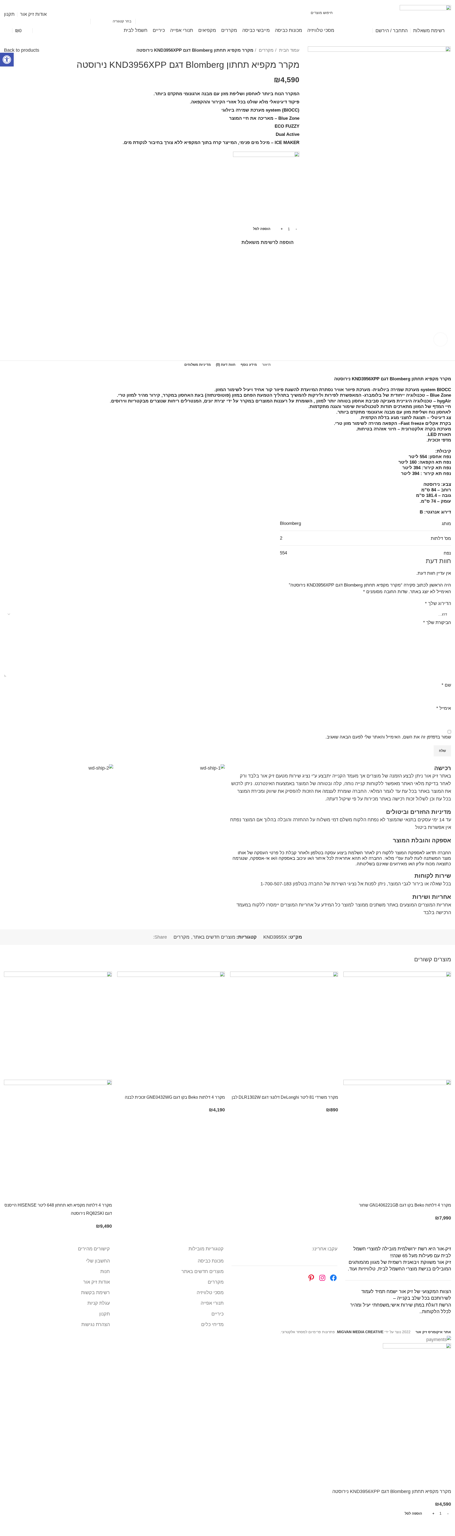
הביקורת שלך (437, 622)
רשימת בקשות (95, 1292)
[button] (7, 59)
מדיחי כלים (212, 1324)
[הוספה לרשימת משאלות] (401, 1194)
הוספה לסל (261, 229)
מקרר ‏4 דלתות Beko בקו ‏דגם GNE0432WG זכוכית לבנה (175, 1097)
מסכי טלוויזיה (210, 1292)
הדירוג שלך (438, 603)
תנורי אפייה (212, 1303)
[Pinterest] (311, 1278)
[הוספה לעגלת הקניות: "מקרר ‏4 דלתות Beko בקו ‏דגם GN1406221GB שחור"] (444, 1194)
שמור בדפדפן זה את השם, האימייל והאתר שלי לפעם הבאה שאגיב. (388, 737)
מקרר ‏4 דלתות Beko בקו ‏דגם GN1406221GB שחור (405, 1205)
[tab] (266, 364)
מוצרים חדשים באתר (214, 937)
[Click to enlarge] (440, 339)
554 (283, 552)
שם (446, 685)
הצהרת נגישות (95, 1324)
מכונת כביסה (211, 1261)
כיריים (217, 1314)
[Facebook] (333, 1278)
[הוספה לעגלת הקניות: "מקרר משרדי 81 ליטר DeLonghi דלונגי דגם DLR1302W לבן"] (331, 1086)
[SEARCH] (84, 13)
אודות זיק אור (96, 1282)
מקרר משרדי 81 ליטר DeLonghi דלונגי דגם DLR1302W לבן (285, 1097)
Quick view (430, 1194)
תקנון (104, 1314)
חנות (105, 1271)
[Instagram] (322, 1278)
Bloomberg (290, 523)
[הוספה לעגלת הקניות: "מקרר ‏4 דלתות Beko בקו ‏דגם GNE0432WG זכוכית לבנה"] (218, 1086)
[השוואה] (415, 1194)
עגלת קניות (98, 1303)
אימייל (443, 708)
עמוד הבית (288, 50)
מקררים (266, 50)
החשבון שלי (98, 1261)
